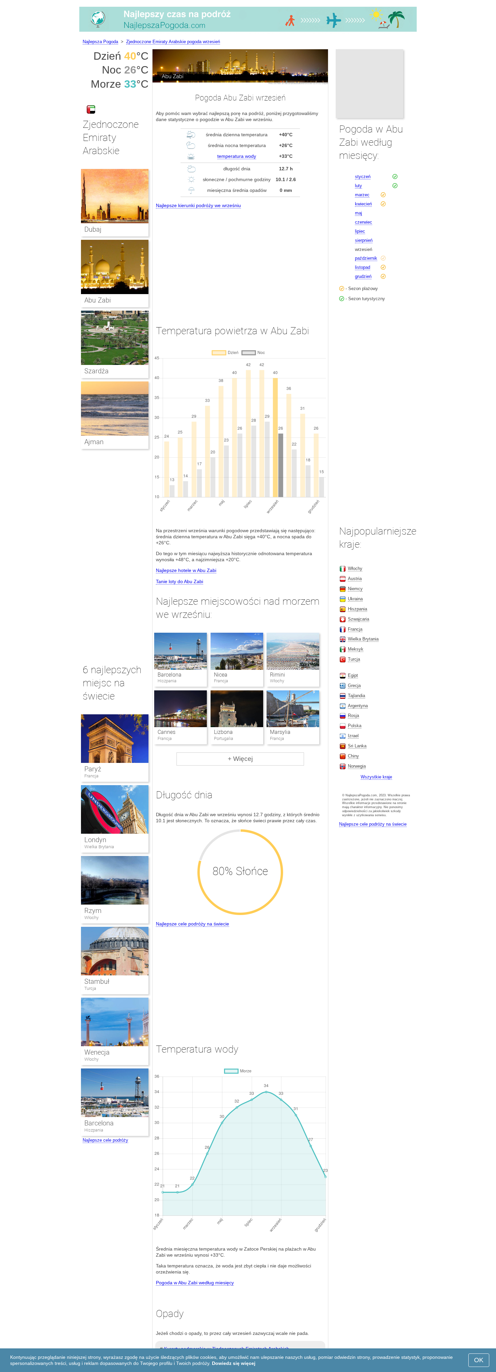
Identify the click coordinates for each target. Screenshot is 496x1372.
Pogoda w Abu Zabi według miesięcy (195, 1282)
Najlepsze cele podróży (105, 1140)
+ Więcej (240, 758)
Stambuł (96, 981)
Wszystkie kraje (376, 776)
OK (479, 1360)
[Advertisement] (240, 260)
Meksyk (355, 649)
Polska (354, 725)
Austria (355, 578)
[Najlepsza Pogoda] (248, 31)
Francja (91, 775)
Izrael (353, 735)
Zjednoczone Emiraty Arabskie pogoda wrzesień (173, 41)
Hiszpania (93, 1130)
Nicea (220, 674)
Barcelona (170, 674)
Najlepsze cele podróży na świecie (192, 923)
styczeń (362, 176)
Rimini (277, 674)
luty (358, 185)
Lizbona (223, 732)
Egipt (353, 675)
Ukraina (355, 598)
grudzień (363, 276)
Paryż (92, 769)
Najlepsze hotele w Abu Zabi (186, 570)
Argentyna (358, 705)
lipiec (360, 231)
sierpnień (364, 240)
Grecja (354, 685)
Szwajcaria (358, 619)
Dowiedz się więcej (233, 1363)
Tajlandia (356, 695)
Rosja (353, 715)
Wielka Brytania (99, 846)
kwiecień (363, 203)
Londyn (95, 840)
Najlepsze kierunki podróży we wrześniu (198, 205)
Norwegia (357, 766)
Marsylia (280, 732)
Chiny (353, 756)
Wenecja (97, 1052)
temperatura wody (236, 156)
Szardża (96, 371)
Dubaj (93, 229)
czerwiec (363, 222)
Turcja (90, 988)
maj (358, 213)
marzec (362, 194)
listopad (362, 267)
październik (366, 258)
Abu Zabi (97, 300)
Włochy (91, 917)
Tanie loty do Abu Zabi (179, 581)
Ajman (94, 442)
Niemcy (355, 588)
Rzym (93, 911)
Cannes (166, 732)
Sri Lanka (357, 745)
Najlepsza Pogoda (100, 41)
